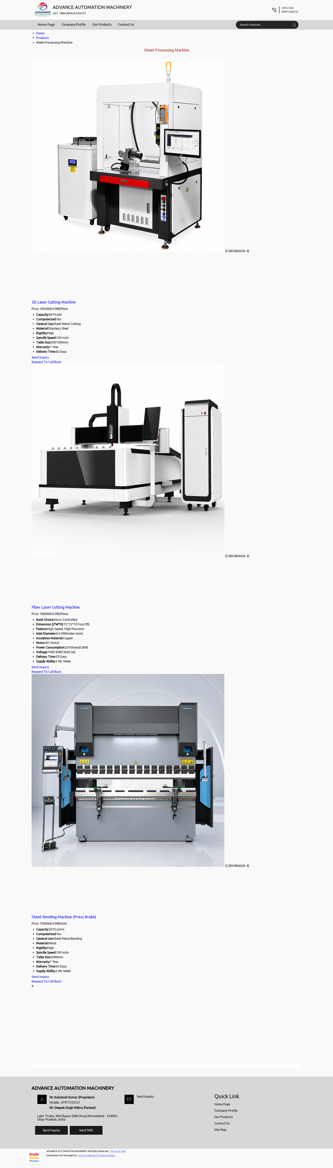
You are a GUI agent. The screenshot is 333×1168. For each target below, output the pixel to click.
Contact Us (126, 24)
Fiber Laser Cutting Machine (56, 607)
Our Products (102, 24)
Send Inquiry (40, 357)
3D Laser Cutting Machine (54, 302)
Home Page (46, 24)
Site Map (220, 1129)
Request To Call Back (46, 362)
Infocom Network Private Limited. (96, 1155)
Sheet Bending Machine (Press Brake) (64, 917)
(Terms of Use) (118, 1151)
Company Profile (73, 24)
